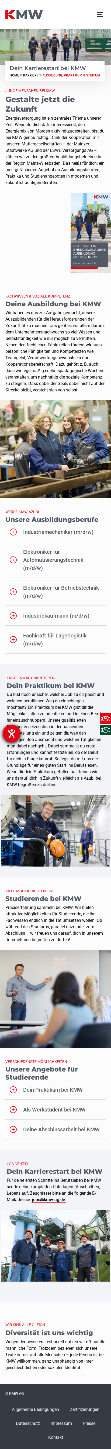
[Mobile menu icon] (100, 14)
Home (14, 75)
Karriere (31, 75)
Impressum (61, 1423)
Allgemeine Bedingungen (35, 1409)
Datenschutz (28, 1423)
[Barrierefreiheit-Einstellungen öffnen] (11, 733)
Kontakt (55, 1437)
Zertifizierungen (84, 1409)
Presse (89, 1423)
